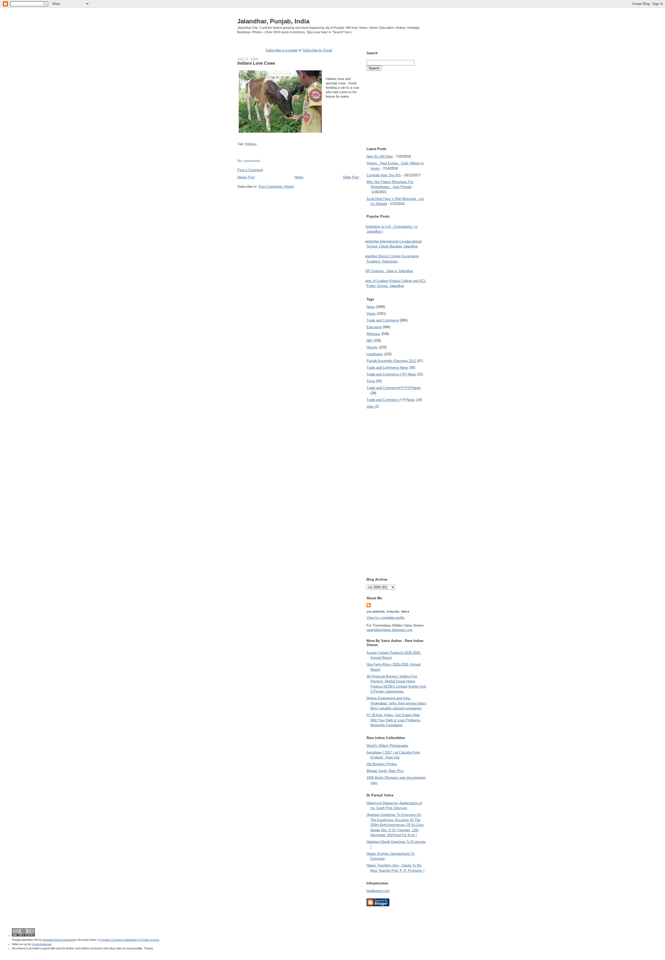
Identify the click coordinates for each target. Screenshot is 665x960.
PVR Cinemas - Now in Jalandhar (388, 271)
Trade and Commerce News (387, 368)
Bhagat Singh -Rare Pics (385, 771)
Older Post (351, 177)
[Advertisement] (298, 198)
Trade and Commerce (383, 320)
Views (371, 313)
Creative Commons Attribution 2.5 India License (129, 939)
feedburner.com (378, 891)
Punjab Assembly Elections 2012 (391, 361)
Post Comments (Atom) (276, 187)
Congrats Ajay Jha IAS (384, 175)
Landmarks (375, 354)
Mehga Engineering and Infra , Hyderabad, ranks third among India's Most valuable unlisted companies (396, 703)
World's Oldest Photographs (387, 746)
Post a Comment (250, 170)
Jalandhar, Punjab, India (273, 21)
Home (299, 177)
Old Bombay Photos (382, 764)
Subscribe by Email (317, 50)
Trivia (371, 381)
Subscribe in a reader (282, 50)
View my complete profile (385, 618)
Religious (251, 143)
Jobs (370, 406)
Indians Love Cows (256, 63)
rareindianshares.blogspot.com (390, 630)
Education (374, 327)
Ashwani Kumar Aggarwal (59, 939)
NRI (369, 341)
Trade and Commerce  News (391, 374)
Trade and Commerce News (394, 388)
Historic (372, 347)
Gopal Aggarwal (41, 944)
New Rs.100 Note (380, 156)
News (371, 307)
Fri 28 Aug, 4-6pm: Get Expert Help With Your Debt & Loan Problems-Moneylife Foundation (394, 720)
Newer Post (246, 177)
